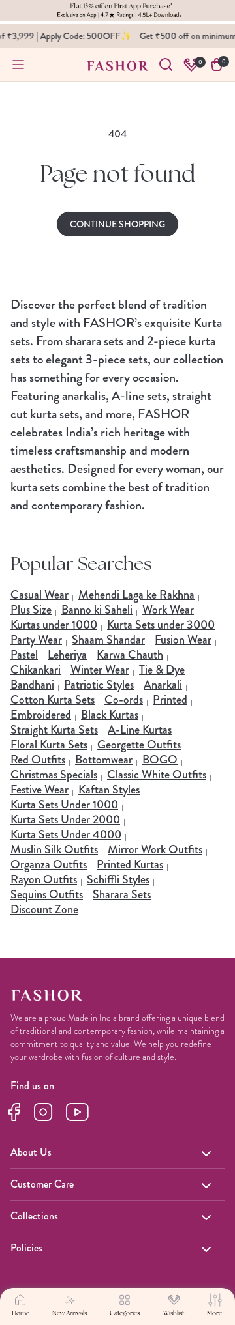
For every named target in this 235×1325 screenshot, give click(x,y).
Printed (170, 699)
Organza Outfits (48, 864)
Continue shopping (117, 224)
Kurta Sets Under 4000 (65, 834)
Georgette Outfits (139, 744)
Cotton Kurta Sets (52, 699)
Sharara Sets (122, 894)
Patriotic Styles (99, 684)
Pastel (24, 654)
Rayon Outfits (43, 879)
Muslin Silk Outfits (54, 849)
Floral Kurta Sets (48, 744)
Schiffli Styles (118, 879)
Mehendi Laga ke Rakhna (136, 594)
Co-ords (123, 699)
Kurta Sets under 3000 (161, 624)
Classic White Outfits (156, 774)
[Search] (166, 64)
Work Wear (168, 609)
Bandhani (32, 684)
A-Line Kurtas (140, 729)
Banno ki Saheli (97, 609)
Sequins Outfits (46, 894)
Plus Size (31, 609)
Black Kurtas (109, 714)
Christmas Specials (53, 774)
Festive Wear (39, 789)
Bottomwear (104, 759)
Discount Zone (44, 909)
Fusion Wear (183, 639)
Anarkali (163, 684)
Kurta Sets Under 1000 (64, 804)
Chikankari (35, 669)
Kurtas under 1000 (53, 624)
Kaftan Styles (109, 789)
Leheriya (67, 654)
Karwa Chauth (130, 654)
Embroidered (40, 714)
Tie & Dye (162, 669)
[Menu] (18, 64)
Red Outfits (37, 759)
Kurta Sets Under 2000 (65, 819)
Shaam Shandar (108, 639)
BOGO (160, 759)
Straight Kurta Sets (54, 729)
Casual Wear (39, 594)
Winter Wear (99, 669)
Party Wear (36, 639)
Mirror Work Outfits (155, 849)
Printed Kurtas (130, 864)
